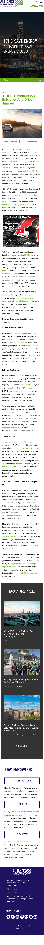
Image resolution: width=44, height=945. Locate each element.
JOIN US (22, 804)
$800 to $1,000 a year (11, 536)
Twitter (8, 917)
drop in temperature (19, 342)
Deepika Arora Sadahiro (31, 735)
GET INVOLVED (36, 6)
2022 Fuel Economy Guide (13, 515)
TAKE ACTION (22, 780)
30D (18, 542)
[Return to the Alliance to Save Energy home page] (11, 5)
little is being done (22, 301)
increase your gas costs (26, 448)
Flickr (26, 917)
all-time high (17, 195)
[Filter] (40, 80)
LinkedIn (17, 917)
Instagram (22, 917)
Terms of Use (12, 893)
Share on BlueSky (29, 141)
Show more (22, 746)
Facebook (13, 917)
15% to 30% (26, 385)
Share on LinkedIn (11, 141)
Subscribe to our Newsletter (22, 927)
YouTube (31, 917)
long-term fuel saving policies (14, 204)
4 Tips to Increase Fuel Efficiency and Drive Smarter (19, 100)
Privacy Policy (12, 889)
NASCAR (28, 255)
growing (18, 509)
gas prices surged (16, 161)
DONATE (22, 834)
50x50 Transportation (29, 573)
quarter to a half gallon (19, 418)
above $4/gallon (32, 171)
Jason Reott (18, 641)
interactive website (9, 274)
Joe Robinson (18, 735)
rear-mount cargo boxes (11, 467)
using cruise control (17, 391)
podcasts (5, 270)
